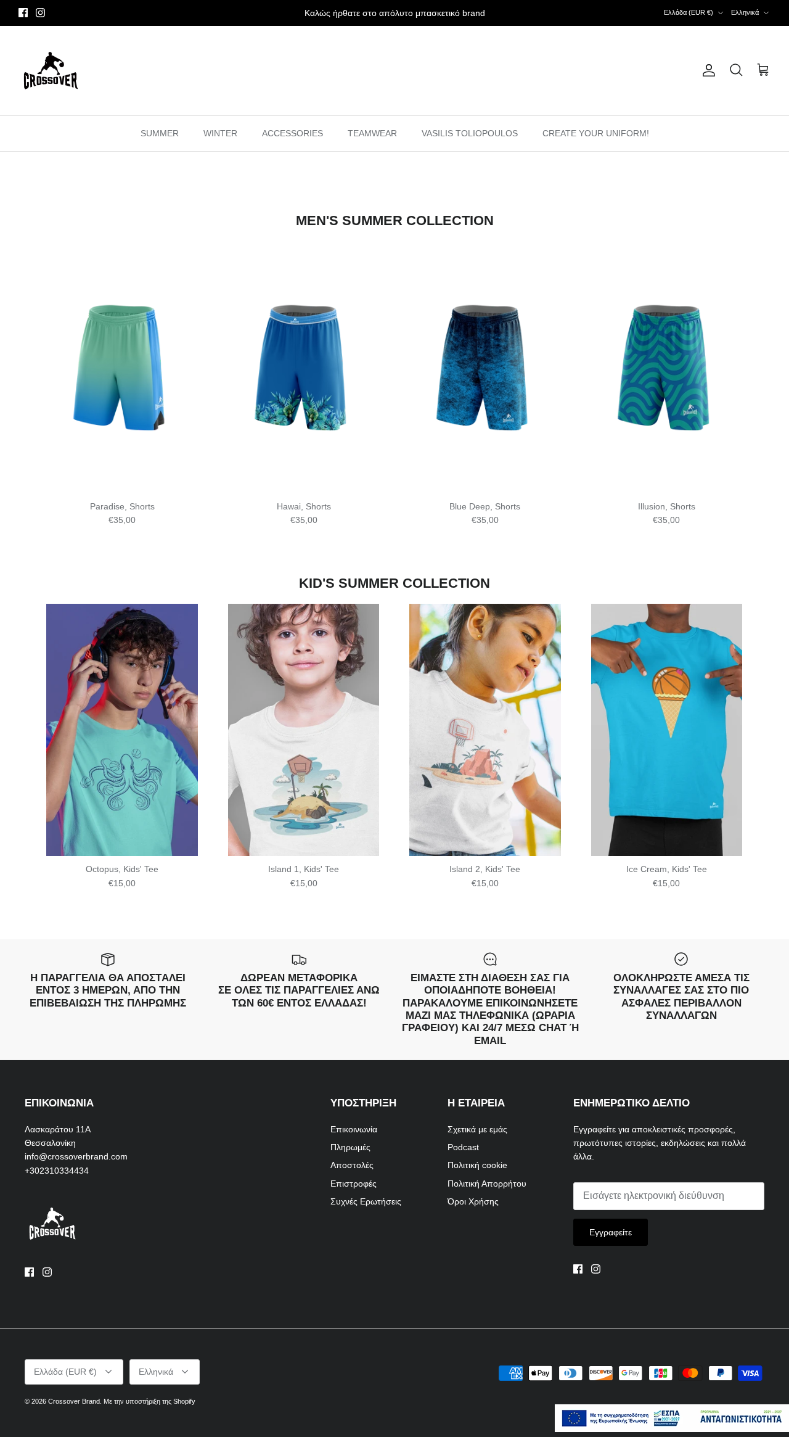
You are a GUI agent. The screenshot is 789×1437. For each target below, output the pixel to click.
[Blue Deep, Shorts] (485, 367)
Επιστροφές (353, 1183)
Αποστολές (352, 1165)
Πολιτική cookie (477, 1165)
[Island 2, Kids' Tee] (485, 730)
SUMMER (160, 133)
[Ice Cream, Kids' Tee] (666, 730)
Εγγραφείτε (610, 1232)
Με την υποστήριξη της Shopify (149, 1401)
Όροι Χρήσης (473, 1201)
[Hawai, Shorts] (303, 367)
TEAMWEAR (372, 133)
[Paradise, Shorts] (122, 367)
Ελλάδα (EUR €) (688, 12)
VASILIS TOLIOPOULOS (470, 133)
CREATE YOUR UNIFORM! (595, 133)
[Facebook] (23, 12)
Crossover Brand (74, 1401)
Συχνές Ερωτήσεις (365, 1201)
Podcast (463, 1147)
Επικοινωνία (353, 1129)
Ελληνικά (745, 12)
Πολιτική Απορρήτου (487, 1183)
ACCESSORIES (292, 133)
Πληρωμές (350, 1147)
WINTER (220, 133)
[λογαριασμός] (706, 70)
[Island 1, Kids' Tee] (303, 730)
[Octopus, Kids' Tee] (122, 730)
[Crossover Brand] (50, 70)
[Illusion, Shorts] (666, 367)
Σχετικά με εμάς (477, 1129)
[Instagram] (40, 12)
